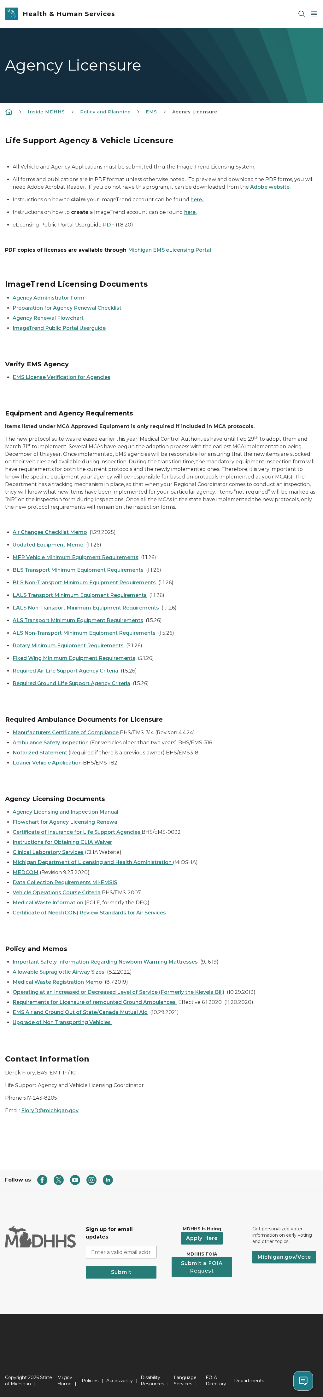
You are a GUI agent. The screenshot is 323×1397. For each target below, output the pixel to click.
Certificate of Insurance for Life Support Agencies (77, 832)
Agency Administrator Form (49, 298)
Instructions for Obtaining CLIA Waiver (62, 842)
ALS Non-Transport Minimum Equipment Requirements (84, 633)
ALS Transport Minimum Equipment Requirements (78, 620)
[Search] (301, 14)
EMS (151, 112)
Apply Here (202, 1238)
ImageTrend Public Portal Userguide (59, 328)
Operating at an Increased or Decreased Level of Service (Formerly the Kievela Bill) (118, 992)
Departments (249, 1380)
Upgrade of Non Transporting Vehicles (62, 1022)
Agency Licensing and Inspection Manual (66, 812)
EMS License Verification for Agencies (61, 377)
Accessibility (119, 1380)
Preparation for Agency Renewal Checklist (67, 308)
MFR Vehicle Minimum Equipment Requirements (75, 557)
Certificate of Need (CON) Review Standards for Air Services (90, 913)
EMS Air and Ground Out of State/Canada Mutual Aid (80, 1012)
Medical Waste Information (48, 903)
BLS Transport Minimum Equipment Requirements (78, 570)
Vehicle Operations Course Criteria (57, 893)
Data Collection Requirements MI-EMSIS (65, 882)
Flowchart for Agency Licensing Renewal (66, 822)
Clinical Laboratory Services (48, 852)
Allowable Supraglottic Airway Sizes (58, 972)
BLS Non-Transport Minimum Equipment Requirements (84, 583)
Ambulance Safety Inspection (51, 743)
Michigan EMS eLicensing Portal (169, 250)
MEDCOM (25, 872)
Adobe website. (271, 187)
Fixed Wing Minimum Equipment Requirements (74, 658)
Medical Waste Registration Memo (57, 982)
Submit (121, 1272)
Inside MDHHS (46, 112)
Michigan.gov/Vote (284, 1257)
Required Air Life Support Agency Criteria (65, 671)
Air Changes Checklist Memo (50, 532)
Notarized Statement (40, 753)
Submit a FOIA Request (202, 1267)
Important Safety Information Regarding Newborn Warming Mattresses (105, 962)
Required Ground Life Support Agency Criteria (71, 683)
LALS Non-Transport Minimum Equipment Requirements (86, 608)
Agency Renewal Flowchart (48, 318)
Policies (90, 1380)
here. (197, 200)
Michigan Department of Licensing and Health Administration (93, 862)
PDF (109, 225)
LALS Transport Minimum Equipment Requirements (80, 595)
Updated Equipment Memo (48, 545)
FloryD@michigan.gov (50, 1111)
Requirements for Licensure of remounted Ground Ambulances (95, 1002)
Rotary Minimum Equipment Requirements (68, 646)
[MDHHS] (9, 111)
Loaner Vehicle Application (47, 763)
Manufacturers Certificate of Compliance (66, 733)
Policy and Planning (105, 112)
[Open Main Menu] (314, 14)
